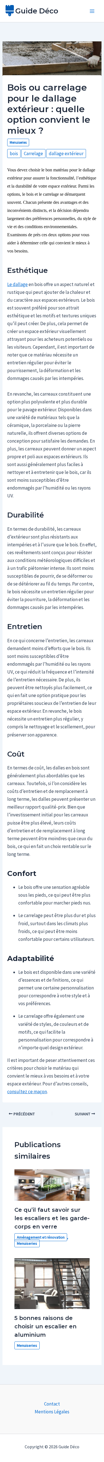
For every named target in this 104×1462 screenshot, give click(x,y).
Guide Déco (36, 10)
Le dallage (17, 284)
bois (14, 153)
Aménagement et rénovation (41, 1237)
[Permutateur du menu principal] (92, 11)
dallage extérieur (66, 153)
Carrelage (33, 153)
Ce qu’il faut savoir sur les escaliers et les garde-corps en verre (52, 1218)
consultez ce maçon (27, 1091)
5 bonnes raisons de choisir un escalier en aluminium (45, 1326)
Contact (52, 1404)
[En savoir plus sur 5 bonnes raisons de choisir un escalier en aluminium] (52, 1283)
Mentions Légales (52, 1412)
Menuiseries (18, 142)
